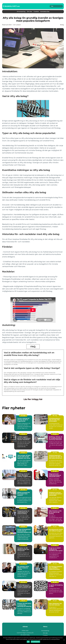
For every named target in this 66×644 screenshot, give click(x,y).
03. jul (23, 600)
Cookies (36, 11)
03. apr (23, 471)
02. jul (23, 434)
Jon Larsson (17, 24)
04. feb (23, 508)
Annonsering (21, 11)
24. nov (23, 563)
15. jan (55, 526)
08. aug (55, 415)
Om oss (29, 11)
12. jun (55, 434)
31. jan (55, 508)
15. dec (23, 545)
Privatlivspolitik (35, 641)
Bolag (62, 24)
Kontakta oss (44, 11)
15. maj (55, 452)
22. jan (23, 526)
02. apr (55, 471)
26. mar (23, 489)
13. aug (23, 415)
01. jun (23, 452)
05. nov (23, 582)
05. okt (55, 582)
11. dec (55, 545)
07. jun (55, 600)
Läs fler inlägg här (33, 399)
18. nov (55, 563)
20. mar (55, 489)
